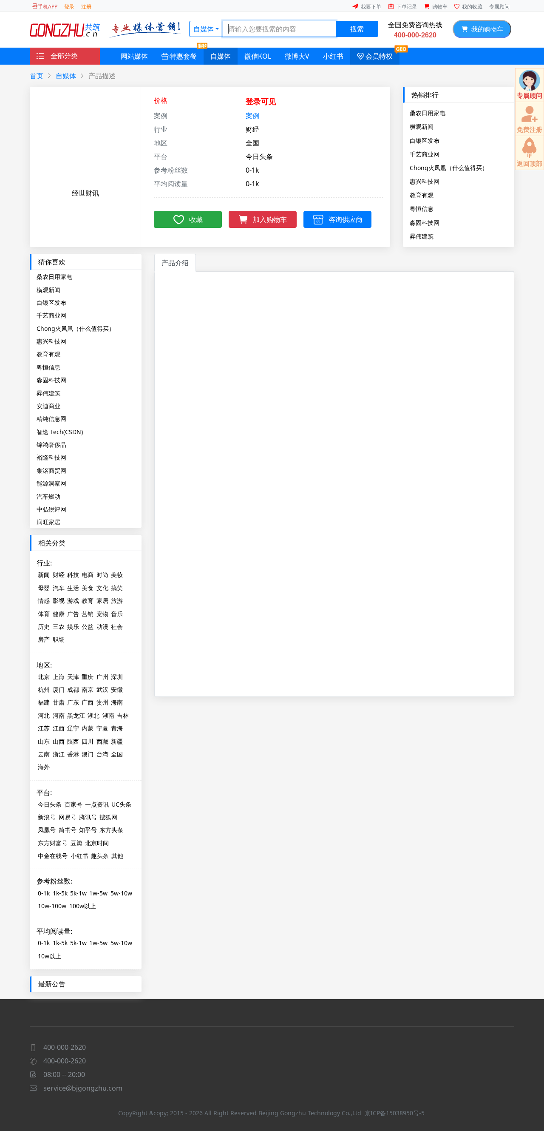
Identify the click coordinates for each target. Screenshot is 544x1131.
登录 (69, 6)
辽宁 (73, 728)
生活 (73, 588)
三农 (59, 626)
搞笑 (117, 588)
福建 (44, 702)
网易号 (67, 817)
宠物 (102, 614)
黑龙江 (76, 715)
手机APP (47, 6)
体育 (44, 614)
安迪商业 (48, 406)
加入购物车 (270, 219)
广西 (88, 702)
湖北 (93, 715)
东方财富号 (53, 843)
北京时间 (97, 843)
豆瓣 (76, 843)
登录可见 (261, 101)
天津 (73, 677)
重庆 (88, 677)
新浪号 (47, 817)
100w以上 (82, 906)
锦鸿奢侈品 (51, 444)
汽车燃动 (48, 496)
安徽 (117, 689)
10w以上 (49, 956)
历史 (44, 626)
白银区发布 (424, 140)
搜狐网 (108, 817)
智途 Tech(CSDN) (60, 432)
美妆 (117, 575)
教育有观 (422, 195)
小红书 (333, 56)
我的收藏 (472, 6)
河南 (59, 715)
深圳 (117, 677)
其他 (117, 856)
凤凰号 (47, 830)
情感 (44, 601)
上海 (59, 677)
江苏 (44, 728)
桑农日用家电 (427, 113)
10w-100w (52, 906)
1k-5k (60, 893)
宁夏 (102, 728)
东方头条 (111, 830)
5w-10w (121, 893)
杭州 (44, 689)
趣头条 (100, 856)
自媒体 (203, 29)
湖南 (108, 715)
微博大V (297, 56)
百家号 (73, 804)
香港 (73, 754)
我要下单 (371, 6)
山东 (44, 741)
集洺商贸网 (51, 470)
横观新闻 (422, 126)
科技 (73, 575)
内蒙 (88, 728)
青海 (117, 728)
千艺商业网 (424, 154)
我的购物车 (485, 29)
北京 (44, 677)
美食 (88, 588)
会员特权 (379, 56)
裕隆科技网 (51, 457)
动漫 (102, 626)
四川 (88, 741)
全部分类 (64, 55)
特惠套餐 (183, 56)
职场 (59, 639)
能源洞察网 (51, 483)
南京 (88, 689)
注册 (86, 6)
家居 (102, 601)
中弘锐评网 (51, 509)
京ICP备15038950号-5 (395, 1113)
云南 (44, 754)
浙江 (59, 754)
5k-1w (78, 893)
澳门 (88, 754)
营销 (88, 614)
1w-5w (98, 893)
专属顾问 (499, 6)
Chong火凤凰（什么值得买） (449, 167)
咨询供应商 (346, 219)
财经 (59, 575)
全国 (117, 754)
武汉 (102, 689)
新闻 (44, 575)
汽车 (59, 588)
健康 (59, 614)
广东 (73, 702)
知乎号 (88, 830)
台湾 (102, 754)
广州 (102, 677)
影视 (59, 601)
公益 (88, 626)
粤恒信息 (422, 208)
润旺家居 (48, 522)
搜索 (357, 29)
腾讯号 (88, 817)
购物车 (440, 6)
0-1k (44, 893)
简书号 (67, 830)
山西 (59, 741)
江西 (59, 728)
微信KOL (257, 56)
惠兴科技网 (424, 181)
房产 (44, 639)
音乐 (117, 614)
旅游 (117, 601)
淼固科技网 (424, 222)
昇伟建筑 (422, 236)
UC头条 (121, 804)
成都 (73, 689)
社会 (117, 626)
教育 (88, 601)
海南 (117, 702)
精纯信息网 (51, 419)
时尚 (102, 575)
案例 (252, 115)
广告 (73, 614)
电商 (88, 575)
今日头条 (50, 804)
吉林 (123, 715)
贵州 (102, 702)
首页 (36, 75)
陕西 (73, 741)
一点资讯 (97, 804)
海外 (44, 767)
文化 (102, 588)
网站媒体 (134, 56)
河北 (44, 715)
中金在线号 (53, 856)
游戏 (73, 601)
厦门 (59, 689)
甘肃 (59, 702)
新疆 (117, 741)
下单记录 (407, 6)
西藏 (102, 741)
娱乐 (73, 626)
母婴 (44, 588)
